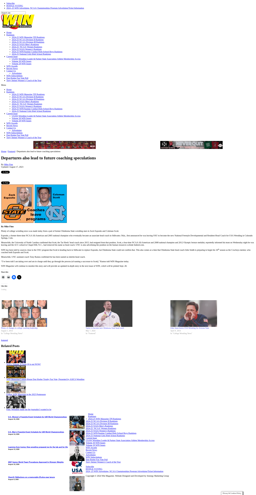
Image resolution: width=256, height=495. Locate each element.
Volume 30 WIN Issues (21, 61)
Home (9, 32)
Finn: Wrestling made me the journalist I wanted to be (28, 409)
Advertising (17, 73)
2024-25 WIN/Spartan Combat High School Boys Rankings (37, 52)
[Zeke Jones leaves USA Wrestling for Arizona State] (211, 313)
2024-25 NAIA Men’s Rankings (25, 44)
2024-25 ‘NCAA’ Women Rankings (27, 47)
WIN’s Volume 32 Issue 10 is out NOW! (23, 364)
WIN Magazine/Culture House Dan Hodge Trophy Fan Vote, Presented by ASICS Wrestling (45, 379)
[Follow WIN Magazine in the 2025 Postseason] (16, 392)
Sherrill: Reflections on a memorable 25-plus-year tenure (31, 477)
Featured (11, 151)
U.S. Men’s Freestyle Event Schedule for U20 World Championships (36, 432)
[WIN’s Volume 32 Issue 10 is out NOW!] (16, 362)
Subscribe (10, 3)
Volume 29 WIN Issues (21, 64)
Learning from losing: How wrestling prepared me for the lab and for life (38, 447)
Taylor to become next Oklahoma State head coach (105, 328)
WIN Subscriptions (14, 76)
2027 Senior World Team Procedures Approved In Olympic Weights (36, 462)
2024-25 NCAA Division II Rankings (28, 40)
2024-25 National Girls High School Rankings (31, 54)
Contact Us (11, 71)
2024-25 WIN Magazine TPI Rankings (28, 37)
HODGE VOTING (14, 6)
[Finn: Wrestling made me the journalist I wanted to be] (16, 407)
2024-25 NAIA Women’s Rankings (27, 49)
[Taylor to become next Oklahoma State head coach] (127, 313)
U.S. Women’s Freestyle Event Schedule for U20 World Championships (37, 417)
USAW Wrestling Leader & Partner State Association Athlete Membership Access (46, 59)
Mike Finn (8, 164)
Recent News (12, 68)
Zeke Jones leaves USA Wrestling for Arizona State (189, 328)
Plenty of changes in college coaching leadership (19, 328)
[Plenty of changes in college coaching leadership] (42, 313)
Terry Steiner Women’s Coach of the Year (23, 80)
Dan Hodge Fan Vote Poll (17, 78)
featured (4, 340)
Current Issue (12, 56)
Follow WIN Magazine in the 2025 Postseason (26, 394)
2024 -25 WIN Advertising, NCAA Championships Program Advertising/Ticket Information (45, 8)
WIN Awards (12, 66)
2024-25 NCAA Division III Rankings (28, 42)
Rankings (10, 35)
